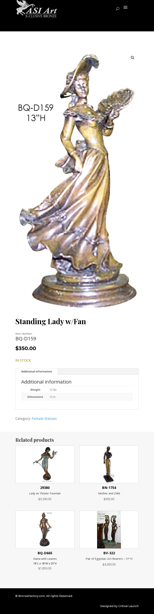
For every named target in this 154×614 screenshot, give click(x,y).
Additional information (36, 371)
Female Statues (44, 418)
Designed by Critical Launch (119, 606)
